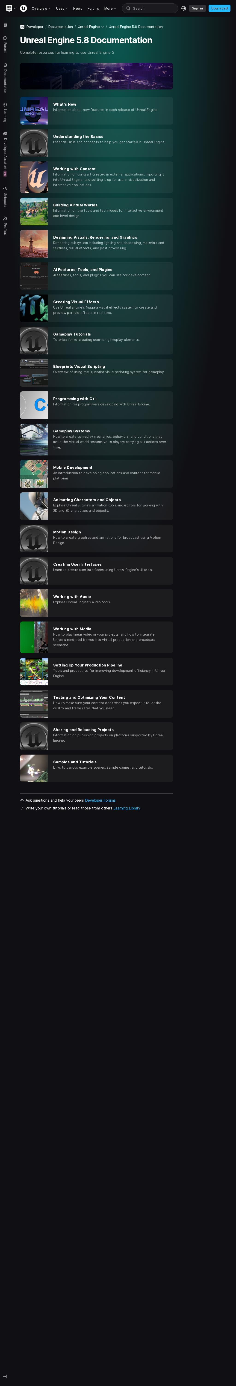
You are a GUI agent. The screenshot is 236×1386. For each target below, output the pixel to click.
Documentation (60, 27)
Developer (35, 27)
